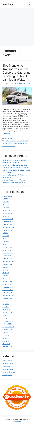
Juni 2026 (5, 202)
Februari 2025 (7, 247)
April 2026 (5, 207)
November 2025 (7, 222)
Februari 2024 (7, 281)
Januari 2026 (6, 216)
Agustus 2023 (7, 298)
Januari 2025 (6, 250)
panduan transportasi (9, 143)
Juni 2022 (5, 335)
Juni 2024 (5, 270)
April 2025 (5, 241)
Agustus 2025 (7, 230)
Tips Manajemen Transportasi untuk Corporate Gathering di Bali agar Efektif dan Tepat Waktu (16, 72)
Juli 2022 (5, 332)
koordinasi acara (10, 141)
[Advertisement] (17, 26)
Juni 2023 (5, 301)
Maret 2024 (6, 278)
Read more (6, 133)
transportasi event (8, 146)
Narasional (7, 4)
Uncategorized (7, 375)
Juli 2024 (5, 267)
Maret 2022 (6, 344)
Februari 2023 (7, 312)
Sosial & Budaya (10, 138)
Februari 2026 (7, 213)
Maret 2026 (6, 210)
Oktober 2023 (7, 293)
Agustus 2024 (7, 264)
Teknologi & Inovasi (8, 372)
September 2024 (8, 261)
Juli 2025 (5, 233)
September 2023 (8, 295)
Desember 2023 (7, 287)
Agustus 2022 (7, 329)
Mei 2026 (5, 204)
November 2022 (7, 321)
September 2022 (8, 327)
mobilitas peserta (22, 141)
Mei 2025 (5, 239)
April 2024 (5, 276)
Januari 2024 (6, 284)
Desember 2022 (7, 318)
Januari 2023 (6, 315)
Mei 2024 (5, 273)
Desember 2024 (7, 253)
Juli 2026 (5, 199)
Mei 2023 (5, 304)
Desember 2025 (7, 219)
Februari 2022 (7, 347)
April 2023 (5, 307)
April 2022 (5, 341)
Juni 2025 (5, 236)
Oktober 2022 (7, 324)
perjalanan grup (23, 143)
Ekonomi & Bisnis (8, 363)
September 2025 (8, 227)
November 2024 (7, 256)
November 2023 (7, 290)
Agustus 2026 (7, 196)
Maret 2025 (6, 244)
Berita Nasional (7, 360)
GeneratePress (17, 421)
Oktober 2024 (7, 258)
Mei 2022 (5, 338)
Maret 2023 (6, 310)
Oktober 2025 (7, 224)
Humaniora (6, 366)
